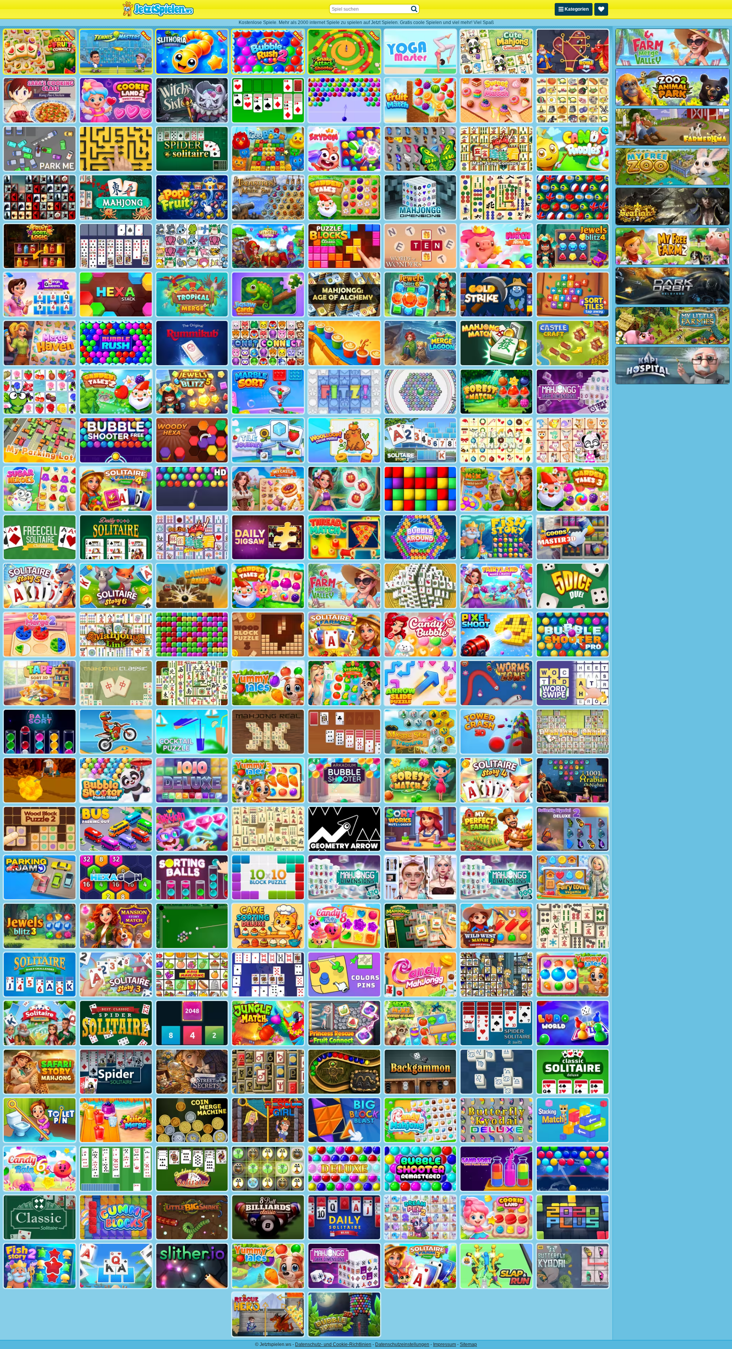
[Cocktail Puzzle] (192, 732)
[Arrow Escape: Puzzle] (116, 149)
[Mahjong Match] (496, 343)
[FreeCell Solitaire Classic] (40, 537)
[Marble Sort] (268, 392)
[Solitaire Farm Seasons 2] (344, 634)
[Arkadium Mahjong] (116, 197)
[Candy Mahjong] (421, 1120)
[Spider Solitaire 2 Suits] (496, 1023)
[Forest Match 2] (421, 780)
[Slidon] (496, 1072)
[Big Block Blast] (344, 1120)
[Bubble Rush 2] (268, 52)
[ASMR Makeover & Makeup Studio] (421, 877)
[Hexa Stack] (116, 294)
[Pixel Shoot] (496, 634)
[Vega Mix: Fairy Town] (573, 877)
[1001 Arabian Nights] (573, 780)
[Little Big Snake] (192, 1217)
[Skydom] (344, 149)
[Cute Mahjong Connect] (496, 52)
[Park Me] (40, 149)
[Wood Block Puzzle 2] (40, 829)
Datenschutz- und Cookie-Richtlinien (333, 1344)
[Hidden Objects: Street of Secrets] (192, 1072)
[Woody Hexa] (192, 440)
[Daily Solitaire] (116, 537)
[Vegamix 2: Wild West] (496, 489)
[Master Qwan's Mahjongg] (573, 926)
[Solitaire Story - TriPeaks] (116, 1266)
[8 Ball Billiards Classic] (268, 1217)
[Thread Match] (344, 537)
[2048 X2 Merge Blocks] (192, 1023)
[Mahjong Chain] (573, 732)
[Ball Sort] (40, 732)
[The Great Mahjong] (268, 829)
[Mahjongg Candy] (421, 974)
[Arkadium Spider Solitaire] (116, 1072)
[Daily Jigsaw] (268, 537)
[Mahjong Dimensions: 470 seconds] (344, 877)
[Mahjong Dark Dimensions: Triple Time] (573, 392)
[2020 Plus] (573, 1217)
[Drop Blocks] (192, 634)
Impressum (444, 1344)
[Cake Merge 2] (40, 634)
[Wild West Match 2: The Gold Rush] (496, 926)
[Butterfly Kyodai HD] (573, 1266)
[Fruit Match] (421, 100)
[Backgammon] (421, 1072)
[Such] (414, 9)
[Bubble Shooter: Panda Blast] (116, 780)
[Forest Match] (496, 392)
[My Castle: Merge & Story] (268, 489)
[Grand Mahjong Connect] (421, 926)
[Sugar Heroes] (40, 489)
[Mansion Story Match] (116, 926)
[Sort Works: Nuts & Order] (421, 829)
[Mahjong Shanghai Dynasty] (192, 683)
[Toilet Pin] (40, 1120)
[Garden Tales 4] (268, 586)
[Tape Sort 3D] (40, 683)
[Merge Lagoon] (421, 343)
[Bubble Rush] (116, 343)
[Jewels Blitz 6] (421, 294)
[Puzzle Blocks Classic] (344, 246)
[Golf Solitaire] (116, 1168)
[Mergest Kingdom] (268, 246)
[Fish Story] (496, 537)
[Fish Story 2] (40, 1266)
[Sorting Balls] (192, 877)
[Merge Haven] (40, 343)
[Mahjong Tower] (421, 586)
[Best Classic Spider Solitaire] (116, 1023)
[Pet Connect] (192, 246)
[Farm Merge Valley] (344, 586)
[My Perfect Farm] (496, 829)
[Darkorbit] (672, 286)
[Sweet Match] (496, 100)
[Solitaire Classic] (268, 100)
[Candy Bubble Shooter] (421, 634)
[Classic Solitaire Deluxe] (573, 1072)
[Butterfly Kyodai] (421, 149)
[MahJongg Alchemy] (344, 294)
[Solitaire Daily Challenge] (40, 974)
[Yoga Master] (421, 52)
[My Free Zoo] (672, 166)
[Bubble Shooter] (344, 100)
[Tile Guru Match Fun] (344, 489)
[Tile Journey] (268, 440)
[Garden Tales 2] (116, 392)
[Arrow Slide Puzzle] (421, 683)
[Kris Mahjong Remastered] (192, 974)
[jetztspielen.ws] (158, 9)
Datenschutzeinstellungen (402, 1344)
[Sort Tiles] (573, 294)
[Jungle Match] (268, 1023)
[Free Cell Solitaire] (116, 246)
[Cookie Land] (496, 1217)
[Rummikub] (192, 343)
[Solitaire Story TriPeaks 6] (116, 586)
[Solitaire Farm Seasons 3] (421, 1266)
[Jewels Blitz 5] (192, 392)
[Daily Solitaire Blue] (344, 1217)
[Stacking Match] (573, 1120)
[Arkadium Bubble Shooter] (344, 780)
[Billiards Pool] (192, 926)
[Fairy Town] (421, 392)
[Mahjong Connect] (496, 149)
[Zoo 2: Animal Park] (672, 87)
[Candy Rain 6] (40, 1168)
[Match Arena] (496, 246)
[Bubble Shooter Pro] (573, 634)
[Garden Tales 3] (573, 489)
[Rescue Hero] (268, 1314)
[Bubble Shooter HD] (192, 489)
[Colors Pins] (344, 974)
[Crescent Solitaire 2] (268, 974)
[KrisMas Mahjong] (496, 440)
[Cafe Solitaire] (344, 732)
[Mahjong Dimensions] (421, 197)
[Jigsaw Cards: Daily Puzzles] (268, 294)
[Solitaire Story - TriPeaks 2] (421, 440)
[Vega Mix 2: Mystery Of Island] (421, 1023)
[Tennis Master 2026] (116, 52)
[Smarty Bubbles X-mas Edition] (573, 1168)
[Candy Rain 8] (344, 926)
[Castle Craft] (573, 343)
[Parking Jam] (40, 877)
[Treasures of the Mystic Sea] (268, 197)
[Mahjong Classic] (116, 683)
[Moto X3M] (116, 732)
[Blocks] (421, 489)
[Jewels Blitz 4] (573, 246)
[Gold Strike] (496, 294)
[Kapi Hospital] (672, 365)
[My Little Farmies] (672, 325)
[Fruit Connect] (40, 392)
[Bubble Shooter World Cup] (573, 197)
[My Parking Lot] (40, 440)
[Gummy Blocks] (116, 1217)
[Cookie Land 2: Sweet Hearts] (116, 100)
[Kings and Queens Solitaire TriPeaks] (40, 294)
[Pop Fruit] (192, 197)
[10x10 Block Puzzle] (268, 877)
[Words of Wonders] (421, 246)
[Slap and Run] (496, 1266)
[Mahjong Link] (116, 634)
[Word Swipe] (573, 683)
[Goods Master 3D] (573, 537)
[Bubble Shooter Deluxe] (344, 1168)
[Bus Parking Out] (116, 829)
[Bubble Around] (421, 537)
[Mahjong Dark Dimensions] (344, 1266)
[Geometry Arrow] (344, 829)
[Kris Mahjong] (573, 100)
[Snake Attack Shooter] (344, 52)
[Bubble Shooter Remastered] (421, 1168)
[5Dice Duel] (573, 586)
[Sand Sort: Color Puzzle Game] (496, 1168)
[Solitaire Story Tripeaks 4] (496, 780)
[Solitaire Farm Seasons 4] (116, 489)
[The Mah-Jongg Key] (268, 1072)
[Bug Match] (268, 1168)
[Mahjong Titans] (496, 197)
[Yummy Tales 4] (573, 974)
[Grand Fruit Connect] (40, 52)
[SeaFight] (672, 206)
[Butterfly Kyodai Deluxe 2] (573, 829)
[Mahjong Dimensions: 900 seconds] (496, 877)
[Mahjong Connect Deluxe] (192, 537)
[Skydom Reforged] (192, 829)
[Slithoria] (192, 52)
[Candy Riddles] (573, 149)
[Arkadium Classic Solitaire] (40, 1217)
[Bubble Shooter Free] (116, 440)
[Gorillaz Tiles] (40, 197)
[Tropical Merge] (192, 294)
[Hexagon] (116, 877)
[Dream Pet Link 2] (421, 1217)
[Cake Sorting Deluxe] (268, 926)
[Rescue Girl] (268, 1120)
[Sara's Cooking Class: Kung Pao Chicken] (40, 100)
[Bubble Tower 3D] (344, 1314)
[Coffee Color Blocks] (344, 343)
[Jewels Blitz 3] (40, 926)
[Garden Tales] (344, 197)
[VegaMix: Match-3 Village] (344, 683)
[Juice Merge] (116, 1120)
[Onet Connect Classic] (268, 343)
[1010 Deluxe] (192, 780)
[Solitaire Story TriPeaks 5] (40, 586)
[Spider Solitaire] (192, 149)
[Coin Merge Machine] (192, 1120)
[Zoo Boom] (268, 149)
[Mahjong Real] (268, 732)
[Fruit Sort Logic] (40, 246)
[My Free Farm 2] (672, 246)
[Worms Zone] (496, 683)
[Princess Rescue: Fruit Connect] (344, 1023)
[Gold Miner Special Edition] (40, 780)
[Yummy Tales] (268, 683)
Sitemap (468, 1344)
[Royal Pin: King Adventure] (573, 52)
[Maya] (344, 1072)
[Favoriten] (601, 9)
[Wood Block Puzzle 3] (268, 634)
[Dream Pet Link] (573, 440)
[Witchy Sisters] (192, 100)
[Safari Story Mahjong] (40, 1072)
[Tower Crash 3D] (496, 732)
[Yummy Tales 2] (268, 1266)
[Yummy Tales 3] (268, 780)
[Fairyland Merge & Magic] (496, 586)
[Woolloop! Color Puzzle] (344, 440)
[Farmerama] (672, 127)
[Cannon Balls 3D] (192, 586)
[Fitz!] (344, 392)
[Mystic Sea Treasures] (421, 732)
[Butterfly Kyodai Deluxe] (496, 1120)
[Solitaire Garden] (40, 1023)
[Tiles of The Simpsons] (496, 974)
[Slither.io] (192, 1266)
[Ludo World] (573, 1023)
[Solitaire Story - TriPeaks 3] (116, 974)
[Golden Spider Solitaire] (192, 1168)
